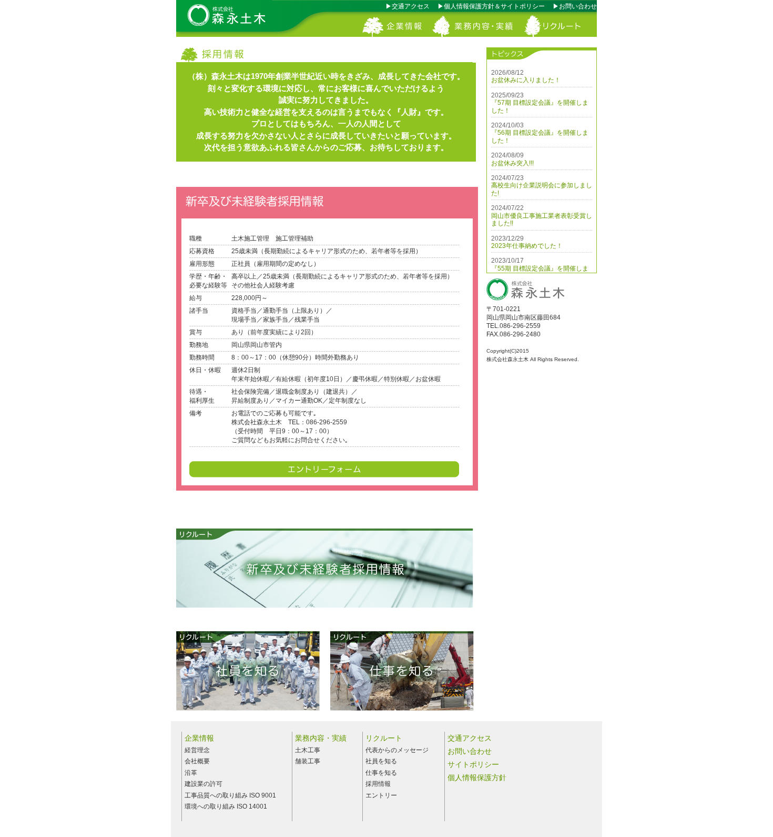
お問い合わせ (469, 751)
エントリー (381, 795)
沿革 (191, 772)
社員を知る (381, 761)
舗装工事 (307, 761)
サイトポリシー (473, 764)
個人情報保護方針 (476, 777)
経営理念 (197, 750)
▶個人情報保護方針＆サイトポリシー (494, 6)
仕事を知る (381, 772)
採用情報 (378, 784)
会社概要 (197, 761)
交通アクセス (469, 738)
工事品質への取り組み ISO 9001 (230, 795)
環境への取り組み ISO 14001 (226, 806)
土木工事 (307, 750)
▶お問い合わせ (581, 6)
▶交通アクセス (410, 6)
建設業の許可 (203, 784)
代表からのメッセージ (397, 750)
